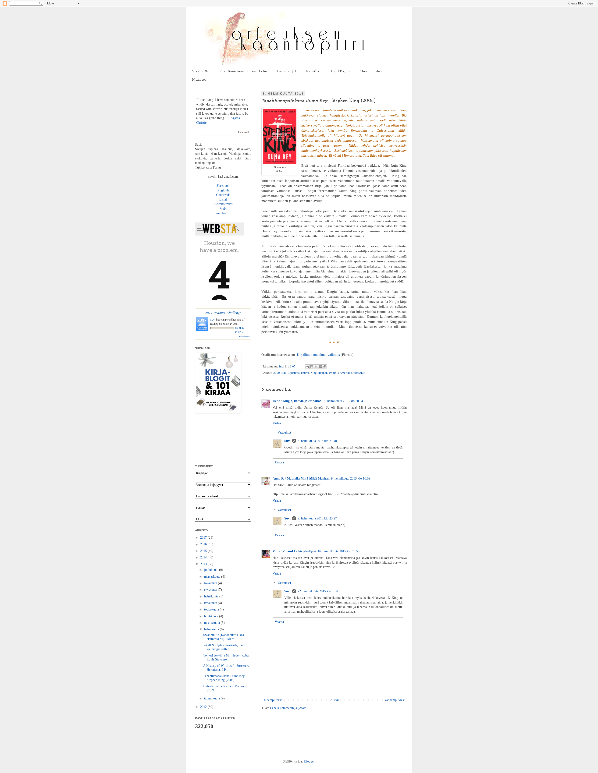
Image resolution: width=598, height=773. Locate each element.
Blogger (309, 761)
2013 (204, 564)
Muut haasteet (371, 71)
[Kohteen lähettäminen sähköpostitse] (307, 366)
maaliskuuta (212, 623)
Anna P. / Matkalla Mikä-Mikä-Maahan (301, 478)
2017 (204, 537)
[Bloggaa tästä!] (311, 366)
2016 (204, 544)
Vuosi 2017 (200, 71)
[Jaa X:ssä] (316, 366)
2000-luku (280, 372)
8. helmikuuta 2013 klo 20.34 (343, 401)
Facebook (223, 185)
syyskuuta (211, 589)
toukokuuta (212, 609)
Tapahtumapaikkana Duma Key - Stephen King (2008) (225, 678)
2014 (204, 557)
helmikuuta (212, 629)
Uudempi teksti (273, 700)
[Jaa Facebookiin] (320, 366)
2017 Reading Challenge (223, 312)
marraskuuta (212, 576)
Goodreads (244, 132)
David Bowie (339, 71)
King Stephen (319, 372)
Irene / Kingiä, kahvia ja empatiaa (297, 401)
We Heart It (223, 213)
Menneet (199, 79)
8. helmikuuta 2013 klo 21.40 (317, 441)
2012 (204, 707)
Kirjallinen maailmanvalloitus (243, 71)
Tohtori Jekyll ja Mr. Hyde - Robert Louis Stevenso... (226, 657)
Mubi (223, 208)
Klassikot (313, 71)
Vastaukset (284, 432)
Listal (223, 199)
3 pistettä (294, 372)
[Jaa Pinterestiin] (325, 366)
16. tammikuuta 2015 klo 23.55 (339, 551)
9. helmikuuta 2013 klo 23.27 (317, 518)
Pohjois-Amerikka (340, 372)
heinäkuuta (211, 596)
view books (244, 336)
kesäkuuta (211, 603)
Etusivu (334, 700)
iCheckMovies (223, 204)
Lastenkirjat (286, 71)
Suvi (281, 366)
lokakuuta (211, 583)
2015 (204, 551)
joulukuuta (211, 570)
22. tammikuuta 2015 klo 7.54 (318, 591)
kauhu (305, 372)
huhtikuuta (211, 616)
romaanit (359, 372)
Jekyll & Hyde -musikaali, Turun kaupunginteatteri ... (225, 647)
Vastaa (277, 423)
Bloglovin (223, 190)
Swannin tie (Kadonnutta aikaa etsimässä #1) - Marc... (223, 637)
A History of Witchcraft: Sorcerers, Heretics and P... (226, 667)
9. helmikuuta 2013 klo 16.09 (350, 478)
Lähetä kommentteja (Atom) (289, 708)
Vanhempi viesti (395, 700)
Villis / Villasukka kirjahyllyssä (294, 551)
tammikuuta (212, 698)
